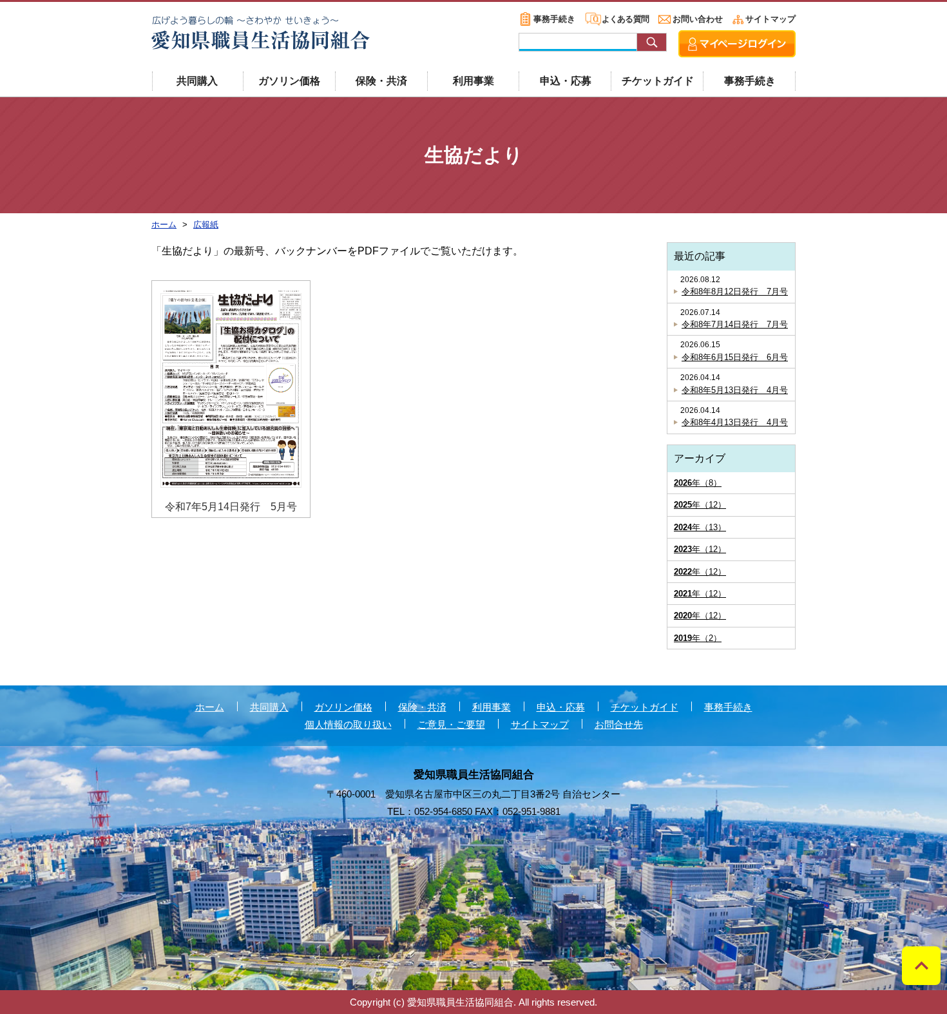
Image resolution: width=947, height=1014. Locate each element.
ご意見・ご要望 (451, 724)
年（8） (698, 483)
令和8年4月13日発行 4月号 (735, 422)
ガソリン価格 (289, 80)
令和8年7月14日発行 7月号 (735, 324)
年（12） (700, 505)
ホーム (209, 707)
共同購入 (197, 80)
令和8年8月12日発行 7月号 (735, 291)
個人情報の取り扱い (348, 724)
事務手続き (554, 19)
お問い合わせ (698, 19)
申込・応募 (565, 80)
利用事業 (473, 80)
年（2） (698, 638)
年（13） (700, 527)
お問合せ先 (619, 724)
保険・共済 (381, 80)
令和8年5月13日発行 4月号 (735, 390)
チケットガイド (658, 80)
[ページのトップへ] (921, 965)
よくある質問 (625, 19)
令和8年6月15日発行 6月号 (735, 357)
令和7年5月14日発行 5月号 (231, 506)
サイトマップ (770, 19)
